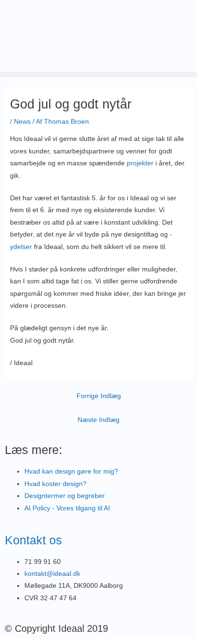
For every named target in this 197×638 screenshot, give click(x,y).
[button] (98, 74)
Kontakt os (33, 540)
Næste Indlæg (98, 419)
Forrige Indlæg (99, 396)
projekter (141, 163)
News (22, 121)
